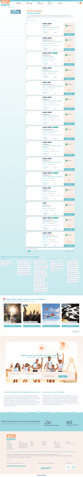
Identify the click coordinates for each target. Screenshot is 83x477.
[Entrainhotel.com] (16, 465)
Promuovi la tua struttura (75, 0)
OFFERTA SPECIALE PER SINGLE (51, 116)
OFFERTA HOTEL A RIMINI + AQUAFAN (52, 101)
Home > (9, 7)
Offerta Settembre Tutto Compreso (52, 41)
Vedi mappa (15, 11)
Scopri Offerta (69, 34)
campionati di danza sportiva (51, 131)
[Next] (7, 331)
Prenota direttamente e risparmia (52, 162)
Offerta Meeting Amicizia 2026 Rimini (53, 86)
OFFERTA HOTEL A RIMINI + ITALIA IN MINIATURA (52, 146)
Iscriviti (63, 376)
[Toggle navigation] (46, 29)
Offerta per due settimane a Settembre (50, 237)
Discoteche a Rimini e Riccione (51, 27)
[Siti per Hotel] (41, 475)
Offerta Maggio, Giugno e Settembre (53, 176)
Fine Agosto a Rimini (48, 56)
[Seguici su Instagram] (73, 467)
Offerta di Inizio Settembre (50, 221)
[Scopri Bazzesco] (46, 468)
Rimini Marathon (47, 206)
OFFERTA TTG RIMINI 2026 (49, 191)
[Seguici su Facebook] (68, 467)
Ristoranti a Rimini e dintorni (50, 71)
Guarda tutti (76, 331)
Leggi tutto (13, 326)
